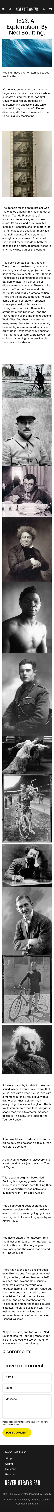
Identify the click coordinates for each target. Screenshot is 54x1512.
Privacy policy (22, 1499)
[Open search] (10, 9)
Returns (10, 1474)
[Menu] (3, 9)
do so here (19, 1146)
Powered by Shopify (40, 1494)
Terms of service (41, 1499)
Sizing (9, 1463)
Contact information (27, 1503)
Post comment (17, 1432)
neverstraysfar (20, 1494)
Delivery (10, 1469)
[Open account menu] (43, 9)
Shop (8, 1458)
